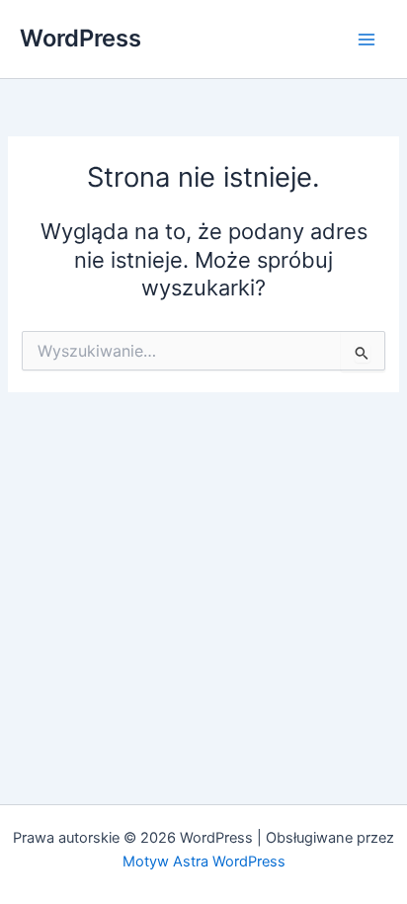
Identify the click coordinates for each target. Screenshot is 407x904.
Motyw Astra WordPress (203, 861)
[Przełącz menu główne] (366, 39)
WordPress (80, 38)
